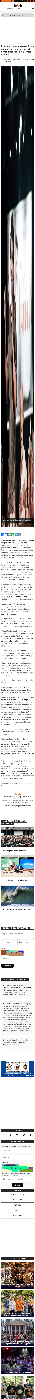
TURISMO (17, 1205)
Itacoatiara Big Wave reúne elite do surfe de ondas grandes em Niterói (16, 911)
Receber (17, 1185)
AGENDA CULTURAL (17, 1194)
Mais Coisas (12, 15)
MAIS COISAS (17, 1216)
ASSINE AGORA (17, 1141)
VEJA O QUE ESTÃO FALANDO (15, 979)
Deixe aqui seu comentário (15, 928)
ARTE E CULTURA (17, 1200)
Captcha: (4, 949)
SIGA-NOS (17, 1130)
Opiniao (21, 15)
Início (3, 15)
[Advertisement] (17, 31)
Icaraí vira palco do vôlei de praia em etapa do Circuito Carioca (17, 881)
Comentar (7, 966)
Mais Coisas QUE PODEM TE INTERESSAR (14, 822)
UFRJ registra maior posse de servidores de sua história (14, 852)
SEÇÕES (17, 1190)
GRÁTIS (17, 1210)
